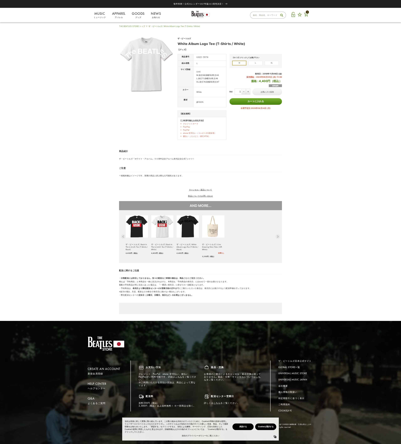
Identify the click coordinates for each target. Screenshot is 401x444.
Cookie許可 (285, 410)
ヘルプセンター (96, 388)
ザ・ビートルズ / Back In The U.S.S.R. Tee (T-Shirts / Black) (137, 247)
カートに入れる (255, 101)
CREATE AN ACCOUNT (104, 369)
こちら (178, 376)
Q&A (91, 398)
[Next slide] (278, 236)
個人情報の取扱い (287, 392)
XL (272, 63)
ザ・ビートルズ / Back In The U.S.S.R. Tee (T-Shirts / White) (162, 247)
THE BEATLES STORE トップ (132, 26)
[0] (306, 16)
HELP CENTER (97, 384)
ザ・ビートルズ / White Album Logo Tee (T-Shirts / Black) (187, 247)
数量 (231, 92)
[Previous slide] (123, 236)
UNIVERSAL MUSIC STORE (292, 373)
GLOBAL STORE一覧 (289, 367)
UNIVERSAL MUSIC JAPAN (292, 379)
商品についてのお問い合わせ (200, 196)
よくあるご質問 (96, 403)
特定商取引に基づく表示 (291, 398)
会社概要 (283, 385)
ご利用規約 (284, 404)
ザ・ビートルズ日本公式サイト (295, 361)
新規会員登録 (95, 373)
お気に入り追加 (267, 92)
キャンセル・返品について (200, 190)
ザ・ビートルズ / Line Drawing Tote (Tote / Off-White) (212, 247)
